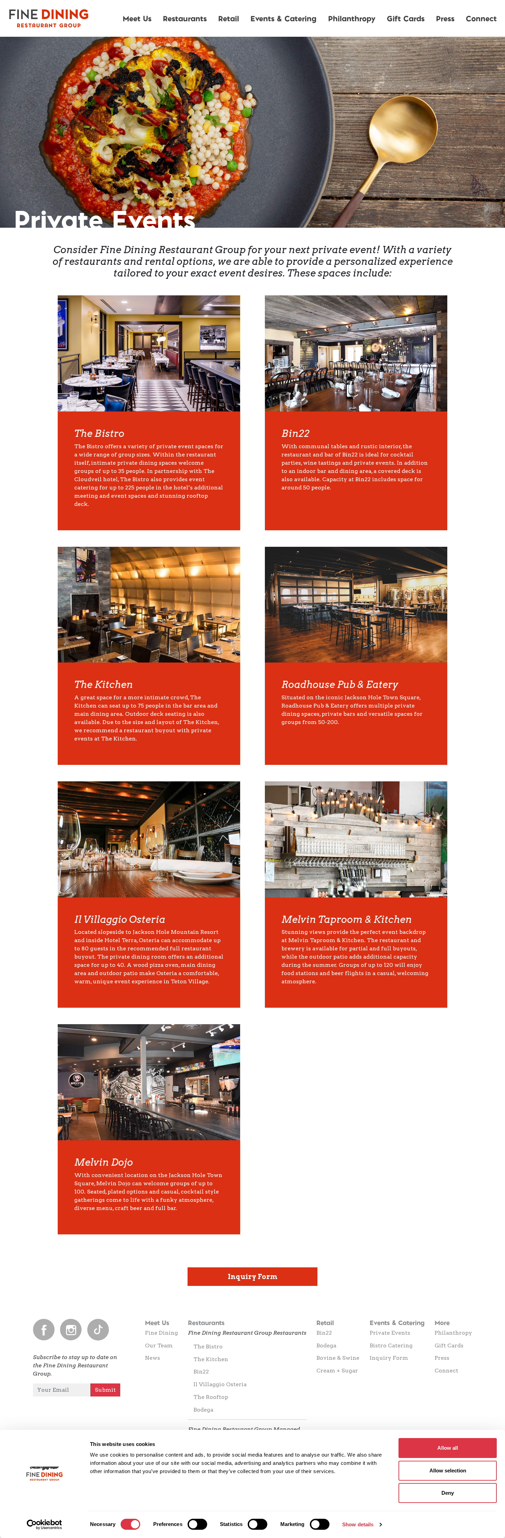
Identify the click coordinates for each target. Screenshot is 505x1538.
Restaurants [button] (185, 18)
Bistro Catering (391, 1345)
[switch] (197, 1524)
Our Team (159, 1345)
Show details (357, 1524)
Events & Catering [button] (283, 18)
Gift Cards (406, 18)
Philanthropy (351, 18)
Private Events (390, 1333)
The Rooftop (210, 1397)
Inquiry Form (253, 1277)
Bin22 (201, 1371)
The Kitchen (210, 1359)
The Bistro (208, 1346)
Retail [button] (228, 18)
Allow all (447, 1448)
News (152, 1358)
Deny (447, 1493)
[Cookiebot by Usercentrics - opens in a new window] (44, 1524)
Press (445, 18)
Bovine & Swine (337, 1358)
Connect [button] (481, 18)
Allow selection (447, 1470)
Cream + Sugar (337, 1370)
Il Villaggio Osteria (220, 1384)
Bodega (203, 1409)
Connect (446, 1370)
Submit (105, 1390)
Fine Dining (161, 1333)
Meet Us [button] (137, 18)
